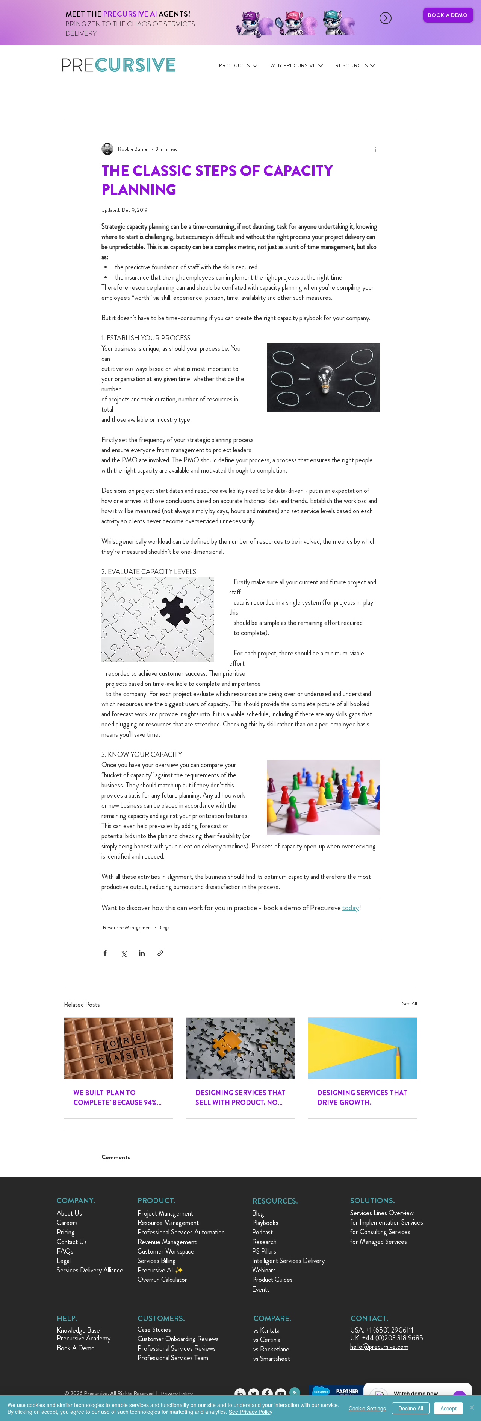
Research (264, 1242)
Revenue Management (167, 1242)
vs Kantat (265, 1330)
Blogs (163, 927)
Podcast (262, 1232)
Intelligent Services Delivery (288, 1261)
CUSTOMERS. (161, 1318)
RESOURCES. (275, 1201)
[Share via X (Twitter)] (123, 953)
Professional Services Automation (181, 1232)
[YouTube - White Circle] (280, 1394)
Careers (67, 1223)
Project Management (165, 1213)
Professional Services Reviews (177, 1348)
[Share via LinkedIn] (141, 953)
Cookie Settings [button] (367, 1408)
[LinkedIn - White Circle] (240, 1394)
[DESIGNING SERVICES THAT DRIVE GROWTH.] (362, 1048)
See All (409, 1003)
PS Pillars (264, 1251)
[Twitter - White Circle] (253, 1394)
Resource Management (127, 927)
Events (261, 1289)
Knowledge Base (78, 1330)
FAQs (65, 1251)
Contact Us (72, 1242)
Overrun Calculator (162, 1279)
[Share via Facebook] (105, 953)
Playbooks (265, 1223)
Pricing (66, 1232)
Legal (64, 1261)
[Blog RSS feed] (294, 1393)
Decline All (410, 1408)
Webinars (264, 1270)
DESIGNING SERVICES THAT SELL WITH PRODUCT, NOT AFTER (240, 1098)
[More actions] (375, 148)
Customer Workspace (166, 1251)
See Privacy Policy (250, 1411)
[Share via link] (160, 953)
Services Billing (157, 1261)
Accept (448, 1408)
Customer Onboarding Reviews (178, 1339)
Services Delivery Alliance (90, 1270)
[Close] (471, 1408)
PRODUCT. (156, 1200)
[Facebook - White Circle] (267, 1394)
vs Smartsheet (271, 1358)
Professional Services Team (173, 1358)
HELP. (67, 1318)
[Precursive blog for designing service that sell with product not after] (240, 1048)
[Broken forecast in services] (118, 1048)
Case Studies (154, 1329)
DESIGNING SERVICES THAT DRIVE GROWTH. (362, 1098)
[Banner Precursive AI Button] (195, 18)
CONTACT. (369, 1318)
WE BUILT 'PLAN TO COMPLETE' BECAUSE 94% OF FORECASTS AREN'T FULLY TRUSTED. (115, 1098)
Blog (258, 1213)
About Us (69, 1213)
